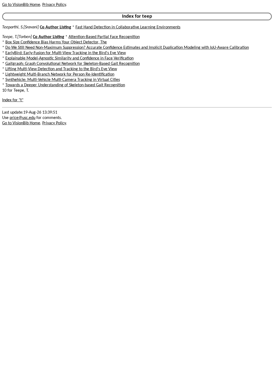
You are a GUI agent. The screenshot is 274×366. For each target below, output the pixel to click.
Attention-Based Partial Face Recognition (104, 37)
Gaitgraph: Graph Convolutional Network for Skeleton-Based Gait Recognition (72, 64)
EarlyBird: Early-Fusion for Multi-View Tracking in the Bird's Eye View (65, 53)
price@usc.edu (22, 118)
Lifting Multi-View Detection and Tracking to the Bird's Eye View (61, 69)
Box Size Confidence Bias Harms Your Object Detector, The (56, 42)
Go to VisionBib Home (21, 5)
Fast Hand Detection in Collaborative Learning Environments (127, 27)
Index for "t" (12, 100)
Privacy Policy (54, 5)
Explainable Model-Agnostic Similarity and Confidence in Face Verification (69, 58)
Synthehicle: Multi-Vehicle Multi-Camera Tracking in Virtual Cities (62, 80)
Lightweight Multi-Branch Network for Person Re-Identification (59, 74)
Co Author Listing (55, 27)
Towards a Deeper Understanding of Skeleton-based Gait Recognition (65, 85)
